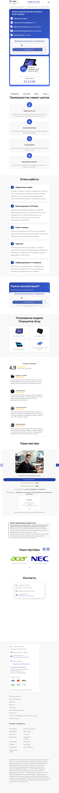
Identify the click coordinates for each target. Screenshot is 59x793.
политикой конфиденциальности (40, 52)
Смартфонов (13, 729)
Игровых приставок (29, 729)
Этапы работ (26, 94)
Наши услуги (13, 713)
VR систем (26, 734)
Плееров (11, 744)
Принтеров (26, 744)
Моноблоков (13, 741)
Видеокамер (13, 737)
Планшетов (26, 741)
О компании (12, 707)
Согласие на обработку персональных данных (23, 715)
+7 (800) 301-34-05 (33, 2)
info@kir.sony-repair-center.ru (26, 591)
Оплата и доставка (15, 699)
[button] (57, 465)
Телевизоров (13, 747)
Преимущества (15, 94)
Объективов (27, 731)
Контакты (12, 702)
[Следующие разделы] (49, 93)
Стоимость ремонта (15, 696)
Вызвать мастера (30, 479)
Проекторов (12, 731)
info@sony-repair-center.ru (20, 652)
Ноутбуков (12, 734)
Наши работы (46, 94)
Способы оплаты (14, 718)
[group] (19, 560)
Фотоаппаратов (28, 747)
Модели (36, 94)
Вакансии (12, 704)
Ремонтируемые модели (16, 710)
